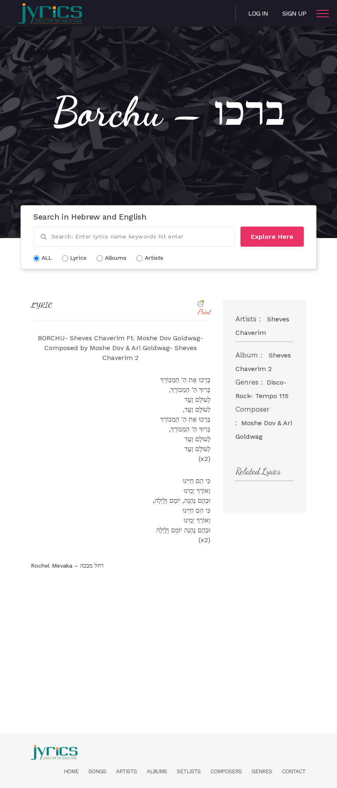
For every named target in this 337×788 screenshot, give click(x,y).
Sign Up (294, 13)
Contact (293, 771)
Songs (97, 771)
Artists (126, 771)
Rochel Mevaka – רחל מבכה (67, 565)
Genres (262, 771)
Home (71, 771)
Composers (226, 771)
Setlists (189, 771)
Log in (258, 13)
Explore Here (272, 237)
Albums (157, 771)
